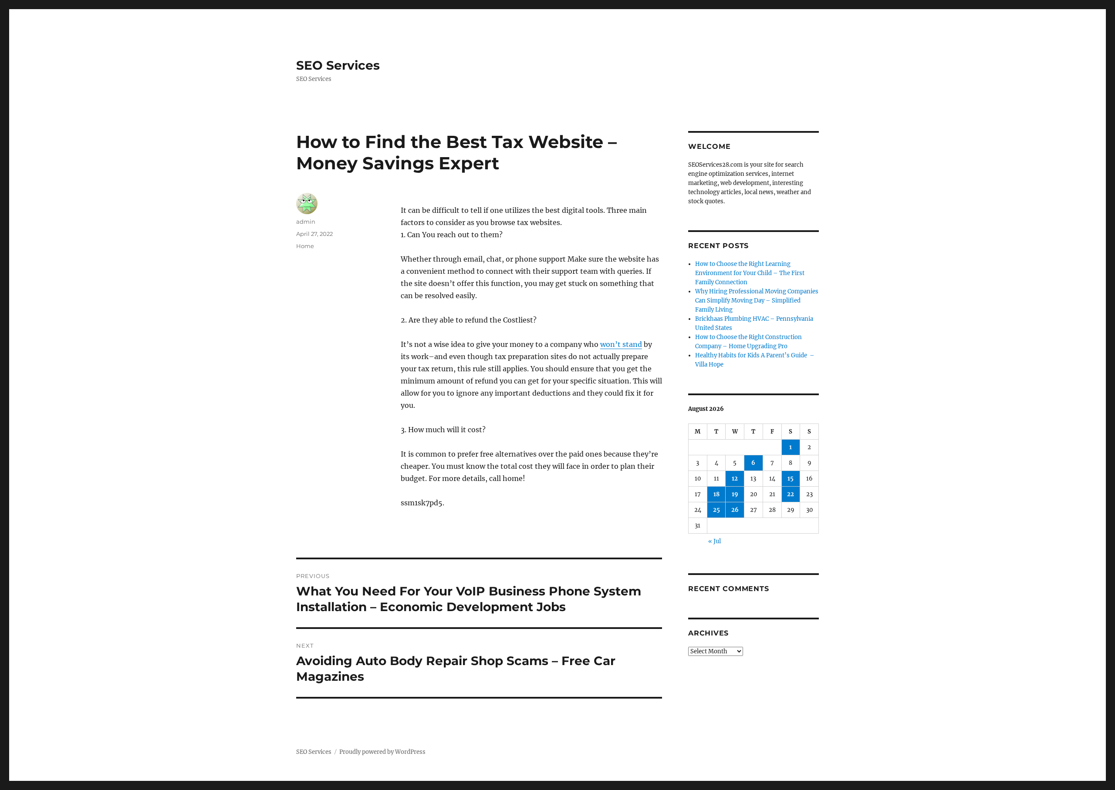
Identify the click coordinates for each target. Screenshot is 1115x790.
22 (790, 494)
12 (735, 478)
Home (305, 245)
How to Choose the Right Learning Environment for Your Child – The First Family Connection (749, 273)
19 (735, 494)
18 (716, 494)
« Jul (714, 541)
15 (790, 478)
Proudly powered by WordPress (382, 752)
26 (735, 510)
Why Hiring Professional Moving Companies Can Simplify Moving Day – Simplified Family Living (756, 300)
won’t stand (621, 344)
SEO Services (338, 65)
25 (716, 510)
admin (305, 221)
